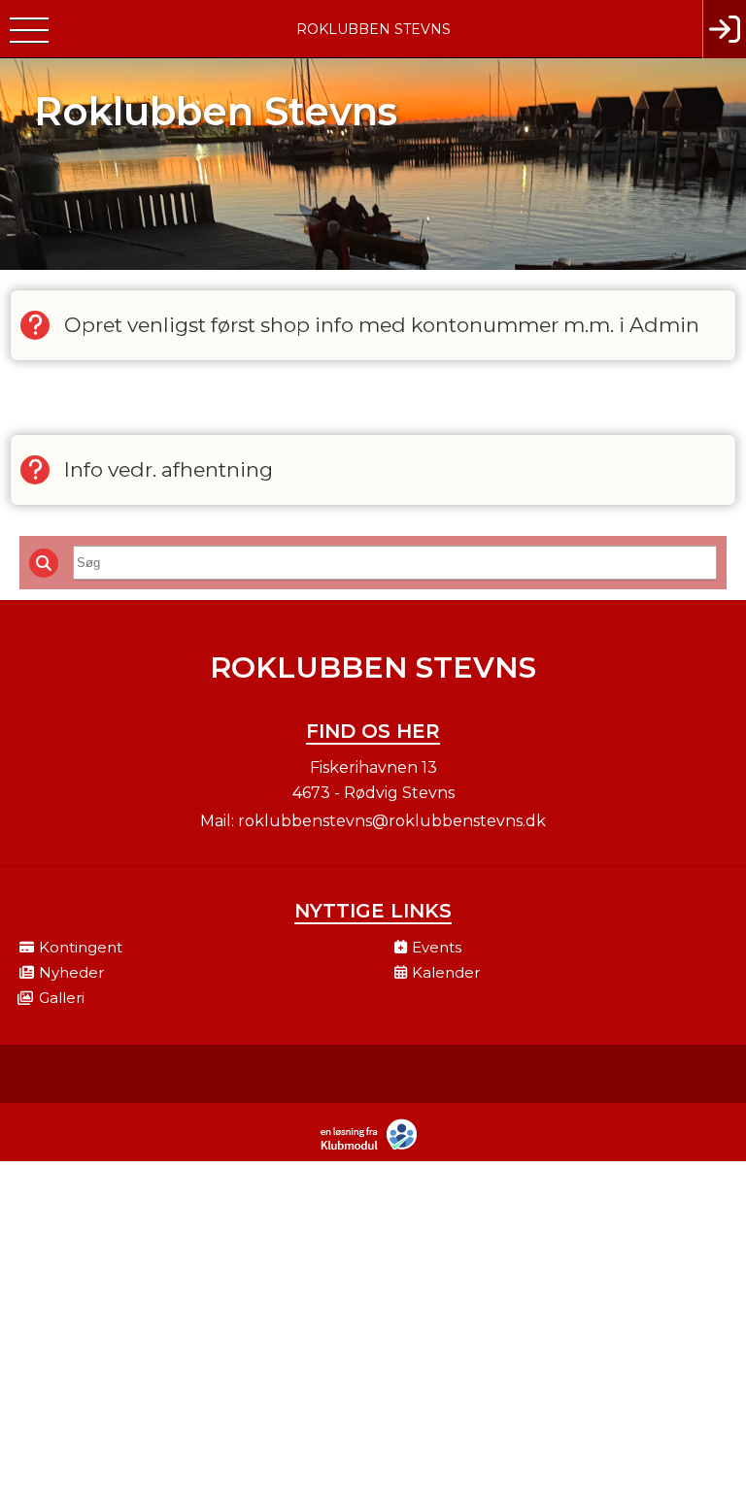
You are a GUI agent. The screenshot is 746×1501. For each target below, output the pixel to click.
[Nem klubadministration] (373, 1147)
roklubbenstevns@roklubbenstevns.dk (392, 821)
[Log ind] (724, 29)
